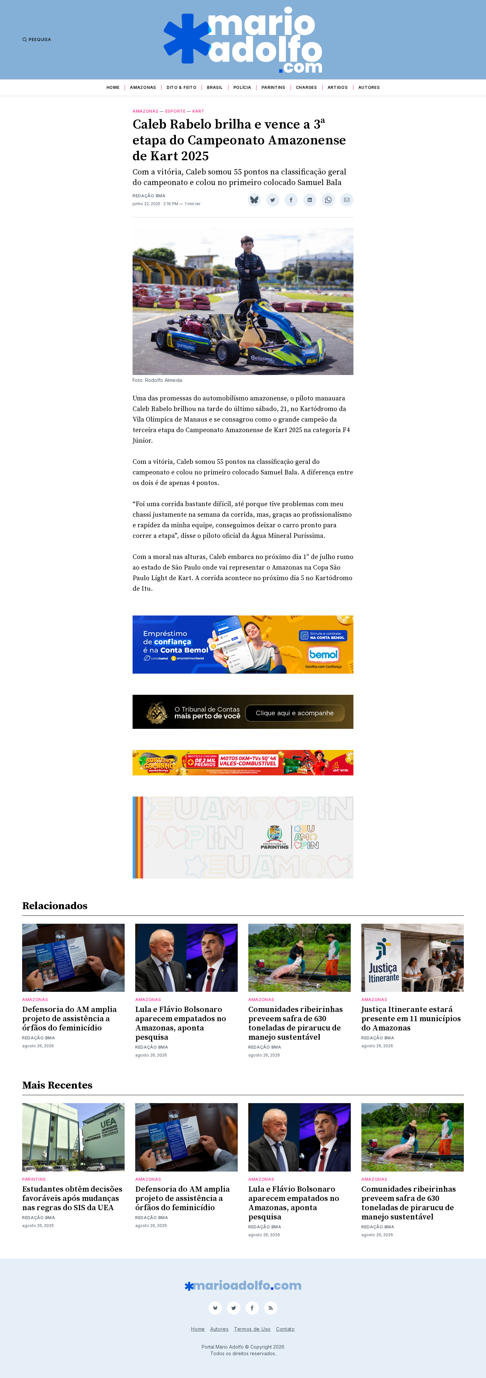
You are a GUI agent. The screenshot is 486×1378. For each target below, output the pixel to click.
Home (113, 87)
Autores (369, 87)
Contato (285, 1329)
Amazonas (143, 87)
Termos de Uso (252, 1329)
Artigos (338, 87)
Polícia (242, 87)
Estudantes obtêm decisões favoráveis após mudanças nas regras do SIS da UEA (72, 1198)
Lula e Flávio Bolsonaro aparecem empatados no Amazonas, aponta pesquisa (180, 1023)
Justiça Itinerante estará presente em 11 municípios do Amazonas (411, 1019)
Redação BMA (149, 195)
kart (198, 111)
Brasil (215, 87)
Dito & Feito (181, 87)
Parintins (273, 87)
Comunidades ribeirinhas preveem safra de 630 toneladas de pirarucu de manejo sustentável (295, 1023)
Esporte (175, 111)
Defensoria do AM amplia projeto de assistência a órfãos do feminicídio (69, 1019)
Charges (306, 87)
